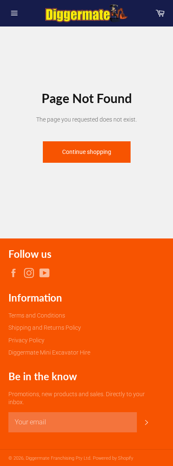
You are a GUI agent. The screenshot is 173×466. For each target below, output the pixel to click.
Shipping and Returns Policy (44, 327)
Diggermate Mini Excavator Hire (49, 352)
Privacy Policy (26, 340)
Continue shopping (86, 151)
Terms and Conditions (36, 315)
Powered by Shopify (113, 458)
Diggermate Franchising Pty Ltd (58, 458)
